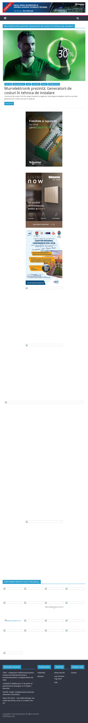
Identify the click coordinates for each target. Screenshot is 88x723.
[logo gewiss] (54, 603)
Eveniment (36, 84)
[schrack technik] (33, 630)
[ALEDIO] (54, 620)
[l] (33, 603)
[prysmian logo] (12, 630)
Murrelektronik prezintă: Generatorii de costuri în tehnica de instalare (38, 90)
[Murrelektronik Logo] (33, 620)
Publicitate (41, 673)
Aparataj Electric (19, 84)
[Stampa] (54, 630)
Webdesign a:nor (9, 716)
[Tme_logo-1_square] (75, 630)
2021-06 (8, 84)
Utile (56, 682)
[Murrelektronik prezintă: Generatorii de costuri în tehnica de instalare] (44, 31)
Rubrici (44, 84)
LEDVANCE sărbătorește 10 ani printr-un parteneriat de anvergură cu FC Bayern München (18, 685)
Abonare (40, 676)
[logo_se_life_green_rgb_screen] (12, 588)
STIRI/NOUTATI (54, 84)
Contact (74, 673)
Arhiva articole (59, 673)
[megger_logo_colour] (12, 653)
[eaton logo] (75, 588)
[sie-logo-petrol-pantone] (54, 588)
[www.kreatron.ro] (13, 620)
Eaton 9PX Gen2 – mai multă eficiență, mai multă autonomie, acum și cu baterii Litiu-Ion (18, 700)
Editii (28, 84)
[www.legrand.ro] (33, 588)
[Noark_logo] (75, 603)
